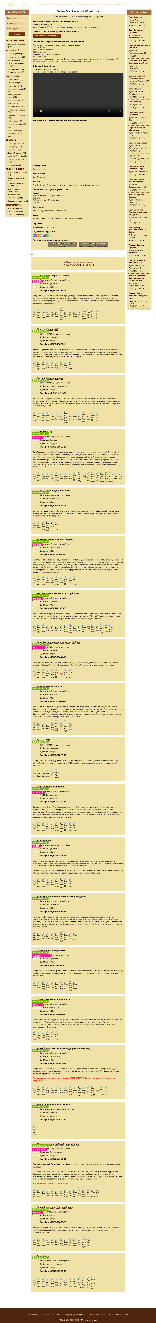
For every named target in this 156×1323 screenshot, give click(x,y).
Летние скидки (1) (15, 194)
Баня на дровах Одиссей (50, 787)
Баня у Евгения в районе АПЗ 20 (137, 261)
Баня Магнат (43, 1256)
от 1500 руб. (51, 961)
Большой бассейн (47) (17, 156)
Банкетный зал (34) (15, 100)
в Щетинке (52, 283)
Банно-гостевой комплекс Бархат (55, 539)
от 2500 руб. (51, 1059)
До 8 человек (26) (15, 208)
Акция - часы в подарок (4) (13, 190)
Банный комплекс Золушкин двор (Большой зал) (63, 1048)
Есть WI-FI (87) (13, 103)
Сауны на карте (106, 4)
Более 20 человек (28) (17, 214)
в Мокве (50, 1215)
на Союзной (52, 337)
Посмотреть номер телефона (46, 35)
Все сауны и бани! (139, 12)
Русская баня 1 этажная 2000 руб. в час (58, 593)
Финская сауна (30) (15, 60)
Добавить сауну (121, 4)
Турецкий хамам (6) (16, 69)
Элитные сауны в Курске (49, 4)
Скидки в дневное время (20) (15, 184)
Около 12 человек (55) (17, 211)
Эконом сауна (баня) (60, 647)
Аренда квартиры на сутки (62, 1109)
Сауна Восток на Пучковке (51, 950)
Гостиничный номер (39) (16, 111)
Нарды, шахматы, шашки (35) (14, 95)
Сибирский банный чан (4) (15, 64)
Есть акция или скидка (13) (17, 173)
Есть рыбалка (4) (14, 86)
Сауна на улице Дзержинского (53, 490)
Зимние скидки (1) (15, 197)
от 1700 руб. (51, 1267)
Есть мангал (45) (14, 82)
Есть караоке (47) (15, 130)
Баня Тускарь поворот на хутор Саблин (58, 642)
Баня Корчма (44, 840)
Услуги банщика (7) (15, 79)
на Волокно (52, 694)
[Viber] (44, 235)
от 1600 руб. (51, 389)
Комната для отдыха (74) (16, 116)
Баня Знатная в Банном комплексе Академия (61, 896)
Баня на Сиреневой (47, 329)
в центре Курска (54, 498)
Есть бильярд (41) (15, 106)
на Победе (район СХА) (57, 386)
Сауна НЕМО (43, 740)
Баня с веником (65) (16, 57)
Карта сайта (94, 1314)
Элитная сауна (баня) (60, 280)
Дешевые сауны (91, 4)
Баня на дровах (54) (16, 53)
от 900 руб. (51, 852)
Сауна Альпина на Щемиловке (53, 999)
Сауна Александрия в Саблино (53, 275)
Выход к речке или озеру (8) (15, 160)
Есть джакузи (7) (14, 146)
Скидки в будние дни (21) (16, 179)
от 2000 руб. (51, 340)
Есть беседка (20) (14, 121)
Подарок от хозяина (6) (17, 201)
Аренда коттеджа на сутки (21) (16, 45)
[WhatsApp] (47, 235)
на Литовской (53, 904)
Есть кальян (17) (14, 127)
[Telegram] (40, 235)
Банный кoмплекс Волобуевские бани (58, 1144)
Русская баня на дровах (50, 378)
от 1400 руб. (51, 798)
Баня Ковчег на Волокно (50, 686)
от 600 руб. (51, 502)
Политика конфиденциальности (114, 1314)
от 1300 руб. (51, 1011)
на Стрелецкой (53, 547)
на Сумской (52, 440)
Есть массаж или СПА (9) (16, 90)
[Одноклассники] (37, 235)
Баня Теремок (44, 432)
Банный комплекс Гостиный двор (55, 1207)
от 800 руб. (51, 604)
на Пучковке (52, 748)
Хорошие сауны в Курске (72, 4)
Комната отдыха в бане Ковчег (53, 1104)
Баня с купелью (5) (15, 143)
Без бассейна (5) (14, 165)
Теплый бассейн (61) (16, 150)
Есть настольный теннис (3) (14, 134)
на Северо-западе (55, 1152)
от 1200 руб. (51, 443)
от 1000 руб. (51, 287)
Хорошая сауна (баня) (60, 333)
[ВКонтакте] (34, 235)
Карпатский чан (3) (15, 72)
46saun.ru (64, 1320)
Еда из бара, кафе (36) (17, 124)
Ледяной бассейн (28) (16, 153)
